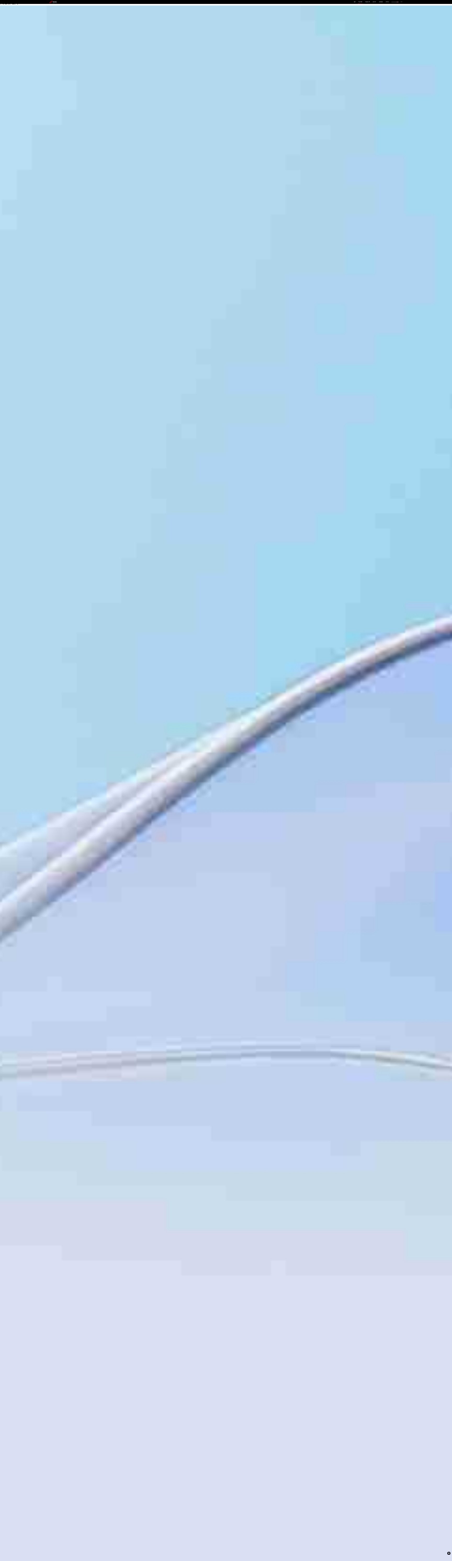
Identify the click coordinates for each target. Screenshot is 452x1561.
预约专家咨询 (55, 797)
